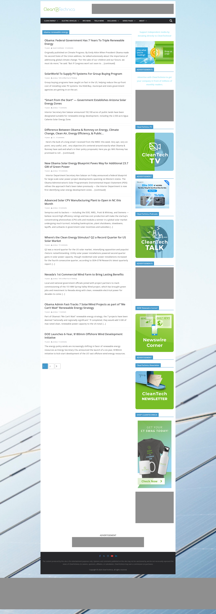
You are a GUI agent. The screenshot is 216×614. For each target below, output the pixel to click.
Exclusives (112, 21)
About (141, 21)
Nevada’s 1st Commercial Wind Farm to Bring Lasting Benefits (84, 274)
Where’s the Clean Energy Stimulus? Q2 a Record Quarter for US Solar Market (85, 239)
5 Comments (63, 342)
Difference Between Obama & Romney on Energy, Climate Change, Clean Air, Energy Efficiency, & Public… (82, 131)
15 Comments (63, 245)
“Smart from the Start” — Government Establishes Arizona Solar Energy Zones (85, 101)
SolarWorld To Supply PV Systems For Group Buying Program (83, 73)
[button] (57, 20)
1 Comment (62, 312)
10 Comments (63, 171)
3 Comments (60, 138)
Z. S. (54, 138)
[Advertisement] (133, 9)
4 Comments (69, 48)
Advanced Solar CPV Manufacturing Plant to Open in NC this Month (83, 202)
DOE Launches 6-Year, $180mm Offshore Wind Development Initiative (84, 335)
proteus (55, 78)
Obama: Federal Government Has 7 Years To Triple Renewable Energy (84, 42)
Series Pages (128, 21)
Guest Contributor (58, 48)
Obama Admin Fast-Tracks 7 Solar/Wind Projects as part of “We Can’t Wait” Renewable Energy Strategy (85, 306)
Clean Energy (50, 21)
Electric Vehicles (69, 21)
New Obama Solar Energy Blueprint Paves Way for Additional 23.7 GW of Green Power (86, 164)
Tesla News (99, 21)
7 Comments (63, 108)
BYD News (87, 21)
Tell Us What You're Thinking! (68, 78)
